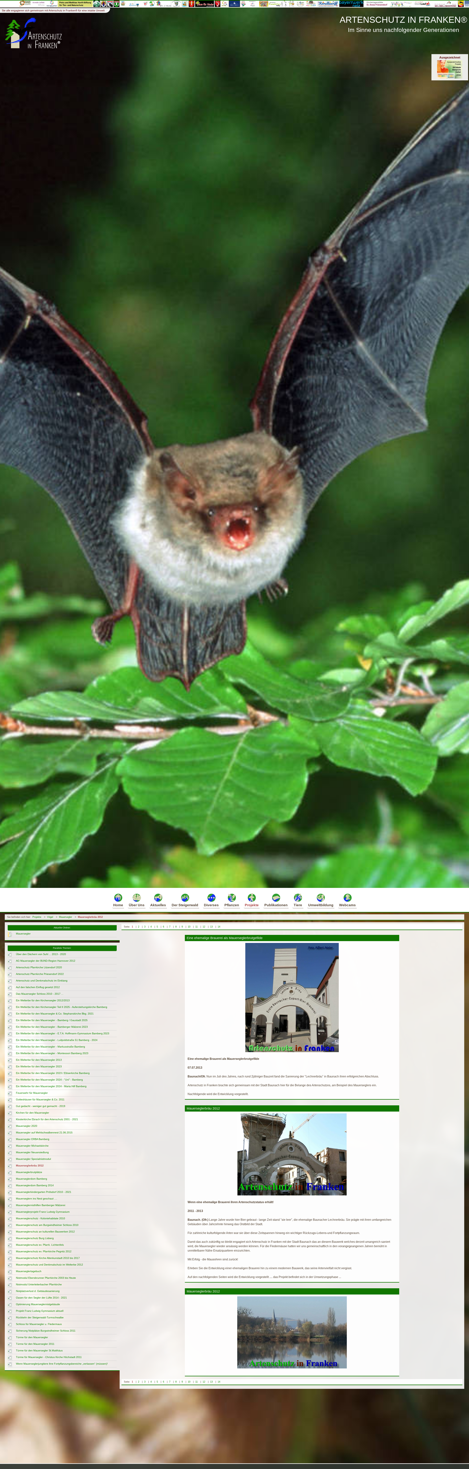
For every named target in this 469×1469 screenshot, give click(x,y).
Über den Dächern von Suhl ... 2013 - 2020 (41, 954)
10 (189, 926)
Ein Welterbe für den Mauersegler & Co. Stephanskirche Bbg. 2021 (55, 1013)
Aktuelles (158, 905)
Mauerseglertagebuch (28, 1271)
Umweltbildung (320, 905)
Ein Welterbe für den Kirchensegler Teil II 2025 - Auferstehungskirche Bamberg (61, 1007)
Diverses (211, 905)
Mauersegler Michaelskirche (32, 1145)
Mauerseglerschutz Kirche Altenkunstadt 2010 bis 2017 (48, 1258)
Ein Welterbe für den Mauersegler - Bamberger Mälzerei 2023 (52, 1026)
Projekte (252, 905)
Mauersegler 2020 (26, 1125)
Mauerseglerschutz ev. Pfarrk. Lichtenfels (40, 1244)
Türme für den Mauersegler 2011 (35, 1343)
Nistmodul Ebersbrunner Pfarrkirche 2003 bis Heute (46, 1277)
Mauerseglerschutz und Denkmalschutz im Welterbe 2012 (49, 1264)
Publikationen (276, 905)
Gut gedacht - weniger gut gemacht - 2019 (40, 1106)
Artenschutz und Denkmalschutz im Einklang (41, 980)
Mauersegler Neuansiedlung (32, 1152)
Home (118, 905)
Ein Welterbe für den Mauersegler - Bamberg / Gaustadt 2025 (52, 1020)
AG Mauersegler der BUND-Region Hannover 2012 (45, 960)
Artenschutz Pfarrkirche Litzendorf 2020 (39, 967)
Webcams (347, 905)
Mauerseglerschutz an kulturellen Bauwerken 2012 (45, 1231)
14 (219, 926)
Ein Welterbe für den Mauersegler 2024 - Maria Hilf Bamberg (51, 1086)
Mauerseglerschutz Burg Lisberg (35, 1238)
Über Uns (137, 905)
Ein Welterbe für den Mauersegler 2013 (39, 1059)
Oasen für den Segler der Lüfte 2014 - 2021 (41, 1297)
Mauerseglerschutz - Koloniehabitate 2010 (40, 1218)
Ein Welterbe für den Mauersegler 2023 (39, 1066)
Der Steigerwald (185, 905)
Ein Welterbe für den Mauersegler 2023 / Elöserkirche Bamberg (53, 1073)
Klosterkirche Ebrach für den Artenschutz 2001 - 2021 (47, 1119)
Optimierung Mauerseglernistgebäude (38, 1304)
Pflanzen (231, 905)
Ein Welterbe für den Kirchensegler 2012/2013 (43, 1000)
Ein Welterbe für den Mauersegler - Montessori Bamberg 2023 (52, 1053)
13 (211, 926)
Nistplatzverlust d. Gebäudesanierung (38, 1291)
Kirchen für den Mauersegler (32, 1112)
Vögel (50, 917)
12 (204, 926)
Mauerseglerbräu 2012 (90, 917)
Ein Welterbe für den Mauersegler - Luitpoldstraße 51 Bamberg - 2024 (56, 1040)
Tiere (298, 905)
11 (196, 926)
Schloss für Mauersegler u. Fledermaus (39, 1324)
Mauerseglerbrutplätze (29, 1172)
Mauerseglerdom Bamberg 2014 (35, 1185)
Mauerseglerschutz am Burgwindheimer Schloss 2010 (47, 1224)
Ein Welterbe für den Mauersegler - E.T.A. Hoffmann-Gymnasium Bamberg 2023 (62, 1033)
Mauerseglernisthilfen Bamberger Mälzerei (40, 1205)
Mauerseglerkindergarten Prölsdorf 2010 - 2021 (43, 1191)
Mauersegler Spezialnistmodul (33, 1158)
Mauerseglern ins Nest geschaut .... (36, 1198)
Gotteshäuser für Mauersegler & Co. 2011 (40, 1099)
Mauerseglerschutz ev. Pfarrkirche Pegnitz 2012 (43, 1251)
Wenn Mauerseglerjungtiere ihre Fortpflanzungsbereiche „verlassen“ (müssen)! (62, 1363)
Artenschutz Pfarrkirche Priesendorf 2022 (40, 973)
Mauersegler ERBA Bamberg (32, 1139)
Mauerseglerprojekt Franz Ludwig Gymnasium (43, 1211)
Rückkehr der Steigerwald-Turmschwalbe (40, 1317)
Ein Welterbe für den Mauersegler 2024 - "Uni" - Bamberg (49, 1079)
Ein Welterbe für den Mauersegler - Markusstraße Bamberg (50, 1046)
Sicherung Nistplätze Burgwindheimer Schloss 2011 (45, 1330)
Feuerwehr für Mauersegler (32, 1092)
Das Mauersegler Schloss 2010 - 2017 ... (39, 993)
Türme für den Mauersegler (32, 1337)
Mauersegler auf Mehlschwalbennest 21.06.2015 (44, 1132)
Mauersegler (65, 917)
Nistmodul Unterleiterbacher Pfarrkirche (39, 1284)
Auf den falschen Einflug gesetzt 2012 (38, 987)
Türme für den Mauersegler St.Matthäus (39, 1350)
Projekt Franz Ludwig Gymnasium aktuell (39, 1310)
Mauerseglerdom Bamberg (31, 1178)
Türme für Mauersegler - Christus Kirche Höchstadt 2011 (49, 1357)
